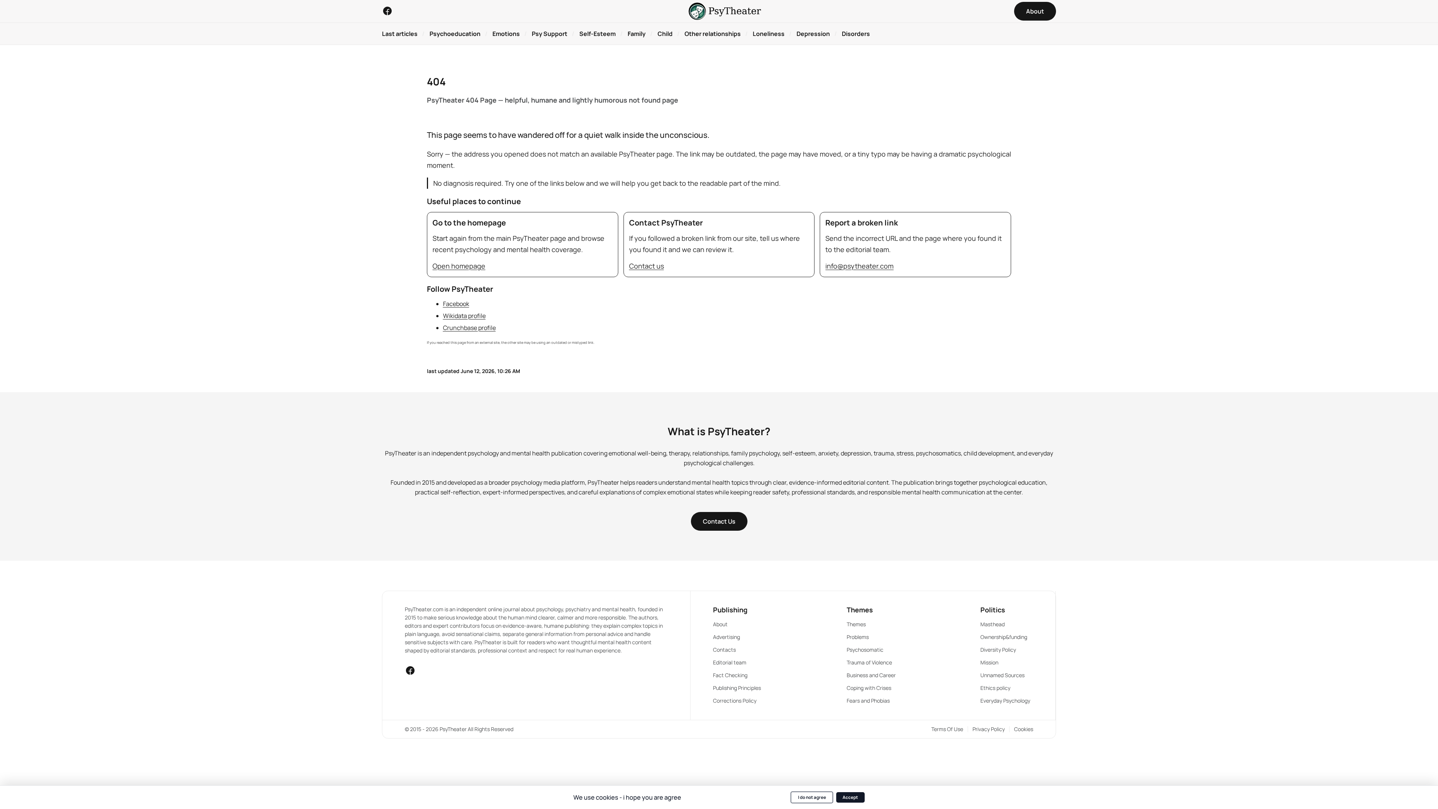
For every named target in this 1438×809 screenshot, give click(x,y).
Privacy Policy (989, 729)
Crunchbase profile (469, 328)
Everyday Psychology (1005, 700)
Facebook (456, 304)
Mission (989, 662)
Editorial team (729, 662)
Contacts (724, 649)
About (720, 624)
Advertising (726, 636)
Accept (850, 797)
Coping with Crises (869, 687)
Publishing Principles (737, 687)
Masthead (992, 624)
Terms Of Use (947, 729)
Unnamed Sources (1002, 675)
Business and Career (871, 675)
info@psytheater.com (859, 265)
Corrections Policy (734, 700)
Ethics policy (995, 687)
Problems (858, 636)
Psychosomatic (865, 649)
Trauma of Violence (869, 662)
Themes (856, 624)
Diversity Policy (998, 649)
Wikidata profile (464, 316)
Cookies (1023, 729)
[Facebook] (387, 11)
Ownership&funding (1003, 636)
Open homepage (459, 265)
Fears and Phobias (868, 700)
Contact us (646, 265)
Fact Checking (730, 675)
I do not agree (812, 797)
